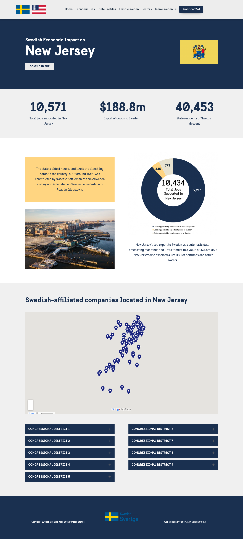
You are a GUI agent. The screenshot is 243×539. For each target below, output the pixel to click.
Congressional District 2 (49, 441)
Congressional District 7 (152, 441)
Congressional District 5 (49, 477)
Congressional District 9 (152, 465)
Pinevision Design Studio (193, 522)
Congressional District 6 (152, 429)
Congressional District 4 (49, 465)
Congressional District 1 (49, 429)
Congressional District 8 (152, 453)
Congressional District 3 (49, 453)
